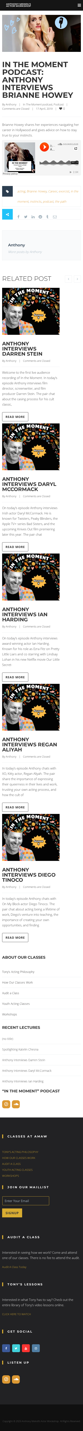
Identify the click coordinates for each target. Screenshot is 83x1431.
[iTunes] (6, 1104)
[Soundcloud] (16, 1104)
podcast (48, 201)
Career (52, 191)
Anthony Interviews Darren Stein (22, 349)
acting (21, 191)
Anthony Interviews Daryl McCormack (29, 484)
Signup (12, 1213)
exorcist (64, 191)
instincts (35, 201)
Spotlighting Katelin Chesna (20, 1049)
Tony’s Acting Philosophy (18, 972)
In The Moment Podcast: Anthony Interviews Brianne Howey (37, 80)
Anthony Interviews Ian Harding (24, 614)
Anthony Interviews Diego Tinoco (29, 875)
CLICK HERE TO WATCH (16, 1314)
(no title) (7, 1039)
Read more (15, 417)
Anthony (11, 104)
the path (60, 201)
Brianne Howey (37, 191)
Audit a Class (10, 993)
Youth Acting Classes (16, 1004)
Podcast (59, 104)
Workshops (9, 1014)
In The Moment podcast (37, 104)
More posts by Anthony (25, 252)
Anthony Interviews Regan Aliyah (29, 744)
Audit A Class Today (14, 1267)
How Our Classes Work (17, 982)
